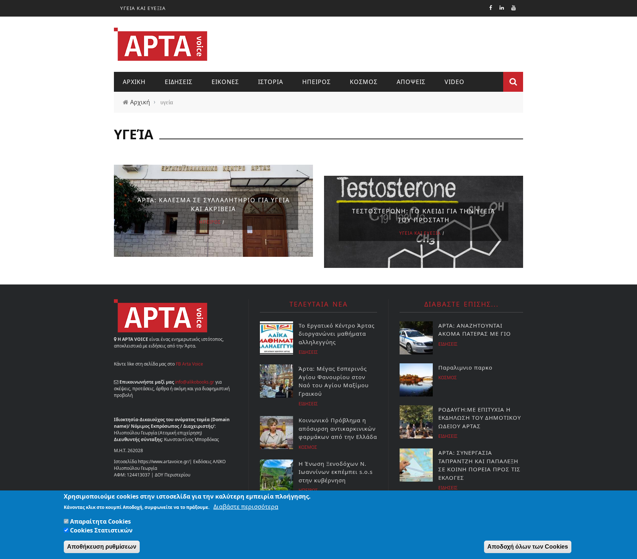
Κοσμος (363, 82)
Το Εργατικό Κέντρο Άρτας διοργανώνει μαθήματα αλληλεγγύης (337, 334)
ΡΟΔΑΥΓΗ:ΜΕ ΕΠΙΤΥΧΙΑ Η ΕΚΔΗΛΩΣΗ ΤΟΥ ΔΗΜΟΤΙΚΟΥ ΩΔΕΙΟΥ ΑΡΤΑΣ (479, 418)
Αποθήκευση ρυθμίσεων (101, 547)
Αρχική (140, 102)
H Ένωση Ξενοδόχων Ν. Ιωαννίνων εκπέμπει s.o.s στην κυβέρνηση (336, 472)
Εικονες (225, 82)
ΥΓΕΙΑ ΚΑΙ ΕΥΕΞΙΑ (143, 8)
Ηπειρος (316, 82)
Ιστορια (270, 82)
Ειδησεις (178, 82)
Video (454, 82)
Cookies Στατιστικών (101, 530)
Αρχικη (134, 82)
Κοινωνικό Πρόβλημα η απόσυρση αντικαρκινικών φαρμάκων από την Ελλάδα (338, 428)
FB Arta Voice (189, 364)
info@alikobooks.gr (194, 382)
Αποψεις (411, 82)
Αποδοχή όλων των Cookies (527, 547)
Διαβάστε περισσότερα (245, 507)
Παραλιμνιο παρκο (465, 367)
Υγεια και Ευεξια (420, 233)
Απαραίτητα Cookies (100, 521)
